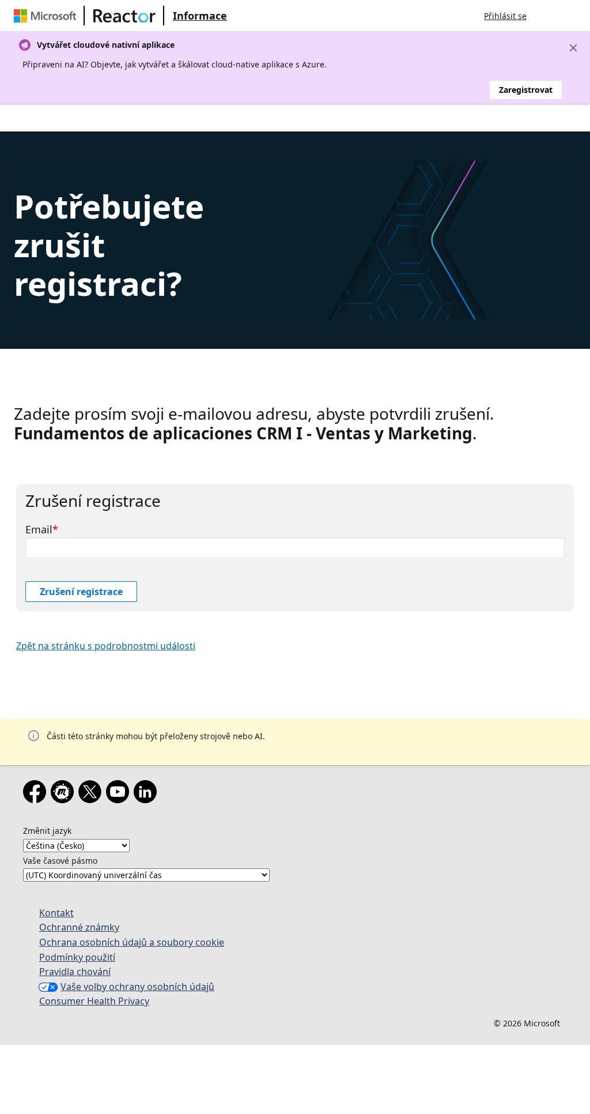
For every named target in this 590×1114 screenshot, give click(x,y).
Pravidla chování (75, 971)
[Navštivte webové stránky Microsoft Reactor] (124, 15)
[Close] (573, 48)
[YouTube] (120, 794)
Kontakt (56, 912)
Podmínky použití (77, 957)
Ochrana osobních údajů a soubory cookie (131, 942)
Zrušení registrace (81, 591)
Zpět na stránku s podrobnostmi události (105, 645)
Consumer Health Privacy (94, 1001)
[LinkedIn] (147, 794)
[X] (92, 794)
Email (38, 529)
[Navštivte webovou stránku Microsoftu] (47, 15)
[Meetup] (64, 794)
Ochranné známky (79, 927)
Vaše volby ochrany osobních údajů (137, 986)
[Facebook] (37, 794)
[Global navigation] (546, 15)
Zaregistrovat (526, 89)
